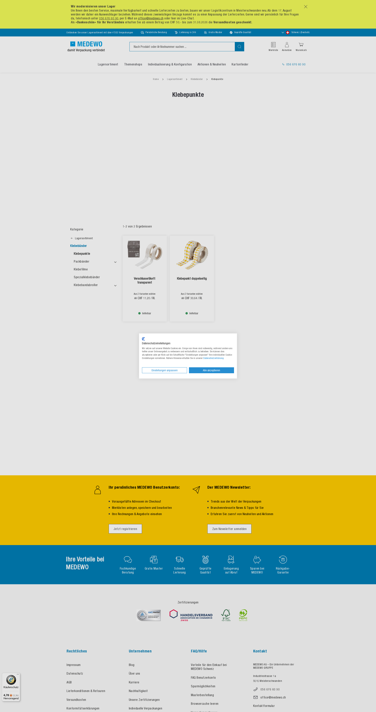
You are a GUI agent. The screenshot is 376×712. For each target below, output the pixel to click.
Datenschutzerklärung (213, 358)
